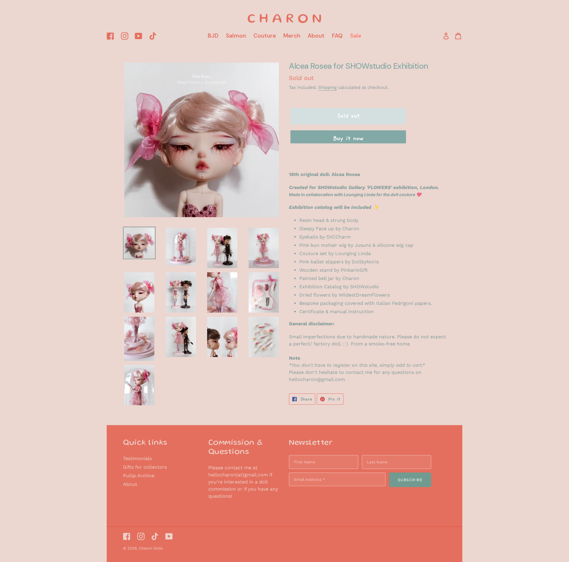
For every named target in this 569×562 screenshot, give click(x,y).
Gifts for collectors (145, 467)
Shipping (327, 87)
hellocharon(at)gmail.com (238, 475)
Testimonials (137, 458)
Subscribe (410, 480)
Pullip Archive (138, 475)
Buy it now (348, 138)
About (130, 484)
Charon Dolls (151, 548)
